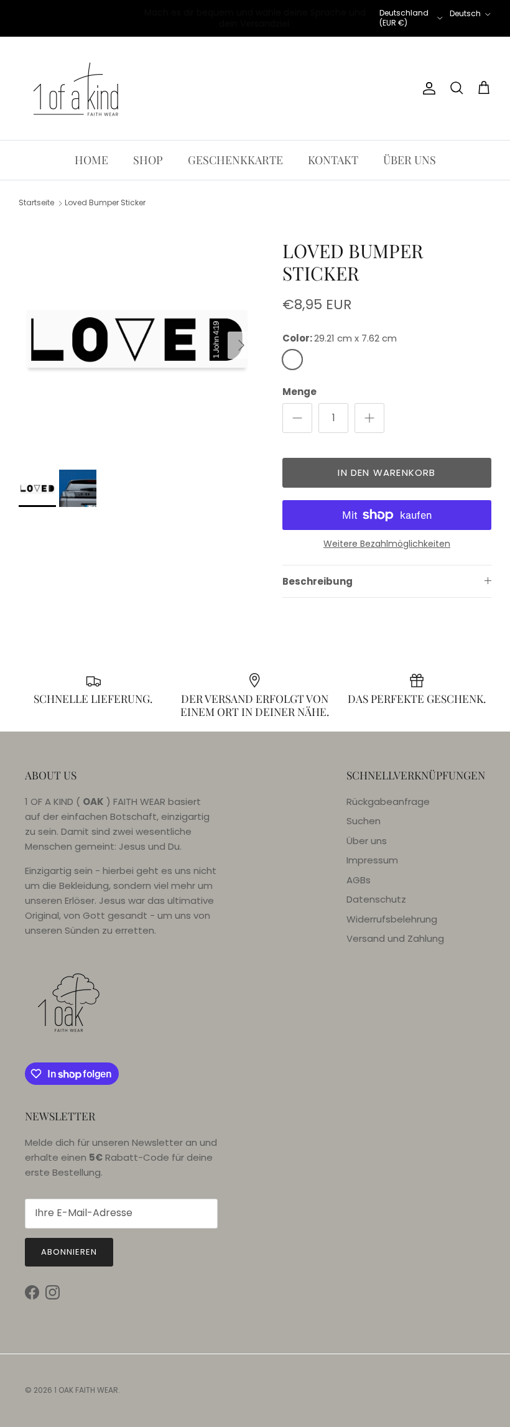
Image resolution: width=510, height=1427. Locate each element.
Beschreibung (317, 581)
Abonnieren (69, 1252)
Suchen (363, 820)
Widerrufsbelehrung (391, 919)
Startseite (36, 203)
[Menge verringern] (297, 418)
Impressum (372, 860)
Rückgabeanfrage (388, 801)
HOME (91, 159)
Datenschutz (376, 899)
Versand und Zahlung (395, 938)
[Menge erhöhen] (369, 418)
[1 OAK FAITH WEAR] (76, 88)
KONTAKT (333, 159)
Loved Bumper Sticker (105, 203)
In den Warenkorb (386, 472)
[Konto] (427, 88)
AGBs (358, 879)
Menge (299, 391)
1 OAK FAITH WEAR (86, 1390)
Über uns (366, 840)
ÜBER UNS (409, 159)
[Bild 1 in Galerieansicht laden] (137, 339)
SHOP (148, 159)
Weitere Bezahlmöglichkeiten (386, 544)
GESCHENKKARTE (235, 159)
